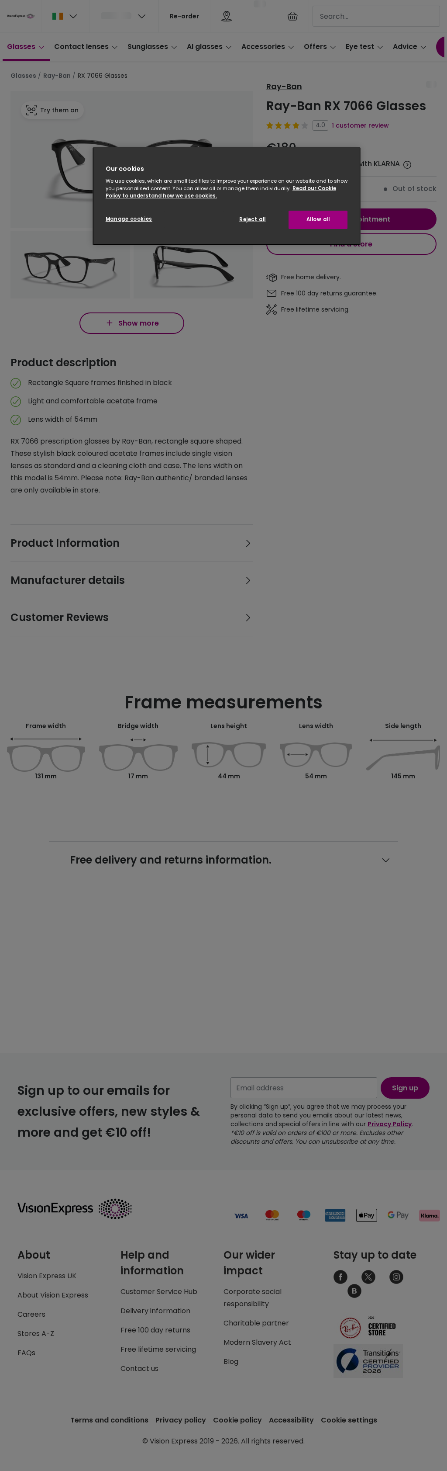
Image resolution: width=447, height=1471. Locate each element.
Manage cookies (129, 218)
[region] (227, 196)
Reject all (252, 219)
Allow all (318, 219)
